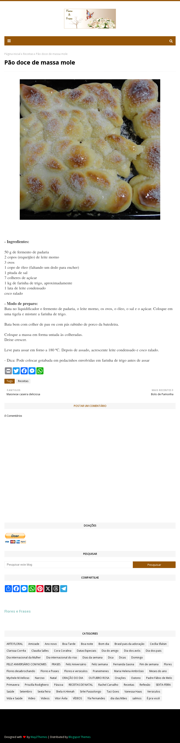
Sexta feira (44, 691)
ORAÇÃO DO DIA (72, 678)
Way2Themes (39, 737)
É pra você (153, 698)
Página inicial (12, 54)
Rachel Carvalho (108, 685)
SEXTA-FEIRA (163, 685)
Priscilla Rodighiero (37, 685)
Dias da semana (93, 657)
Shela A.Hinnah (65, 691)
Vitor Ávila (61, 698)
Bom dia (104, 644)
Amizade (33, 644)
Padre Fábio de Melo (159, 678)
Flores (168, 664)
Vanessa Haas (133, 691)
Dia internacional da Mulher (24, 657)
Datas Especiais (86, 651)
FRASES (56, 664)
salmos (136, 698)
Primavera (13, 685)
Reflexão (145, 685)
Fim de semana (149, 664)
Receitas (28, 54)
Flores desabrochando (21, 671)
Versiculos (153, 691)
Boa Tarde (69, 644)
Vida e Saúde (15, 698)
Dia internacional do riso (61, 657)
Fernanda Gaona (123, 664)
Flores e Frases (17, 611)
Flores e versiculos (75, 671)
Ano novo (51, 644)
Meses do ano (158, 671)
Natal (53, 678)
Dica (110, 657)
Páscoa (58, 685)
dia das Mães (118, 698)
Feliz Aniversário (76, 664)
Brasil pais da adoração (129, 644)
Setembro (26, 691)
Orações (120, 678)
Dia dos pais (153, 651)
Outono (136, 678)
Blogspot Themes (79, 737)
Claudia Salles (40, 651)
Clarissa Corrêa (16, 651)
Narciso (40, 678)
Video (31, 698)
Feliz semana (100, 664)
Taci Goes (113, 691)
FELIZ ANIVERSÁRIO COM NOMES (26, 664)
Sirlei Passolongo (90, 691)
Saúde (10, 691)
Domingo (137, 657)
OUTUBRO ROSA (99, 678)
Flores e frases (50, 671)
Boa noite (87, 644)
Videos (45, 698)
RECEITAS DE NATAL (81, 685)
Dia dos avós (132, 651)
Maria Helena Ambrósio (129, 671)
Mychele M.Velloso (18, 678)
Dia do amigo (110, 651)
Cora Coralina (62, 651)
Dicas (122, 657)
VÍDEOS (77, 698)
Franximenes (101, 671)
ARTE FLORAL (15, 644)
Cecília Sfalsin (158, 644)
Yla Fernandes (96, 698)
